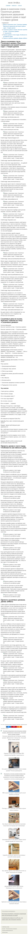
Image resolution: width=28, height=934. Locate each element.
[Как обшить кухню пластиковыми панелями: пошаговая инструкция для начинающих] (14, 822)
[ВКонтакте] (8, 727)
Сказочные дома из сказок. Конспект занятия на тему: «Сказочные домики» (15, 30)
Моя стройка (14, 3)
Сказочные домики (8, 724)
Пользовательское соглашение (11, 928)
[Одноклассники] (19, 727)
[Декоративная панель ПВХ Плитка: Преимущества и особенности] (14, 884)
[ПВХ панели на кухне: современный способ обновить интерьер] (14, 791)
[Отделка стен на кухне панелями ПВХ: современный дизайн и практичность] (14, 751)
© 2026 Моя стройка (5, 926)
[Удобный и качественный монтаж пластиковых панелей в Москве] (14, 900)
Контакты (3, 928)
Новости (14, 5)
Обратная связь (5, 932)
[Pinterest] (14, 727)
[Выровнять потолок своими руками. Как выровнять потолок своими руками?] (14, 775)
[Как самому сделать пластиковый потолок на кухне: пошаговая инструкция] (14, 869)
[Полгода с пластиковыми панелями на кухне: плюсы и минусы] (14, 806)
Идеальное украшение (16, 724)
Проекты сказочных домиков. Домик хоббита (15, 38)
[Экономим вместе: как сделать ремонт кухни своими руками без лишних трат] (14, 838)
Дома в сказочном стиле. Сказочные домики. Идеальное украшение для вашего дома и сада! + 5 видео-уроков (15, 26)
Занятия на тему (24, 724)
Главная (8, 5)
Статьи (20, 5)
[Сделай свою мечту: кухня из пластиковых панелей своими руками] (14, 853)
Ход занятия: (8, 33)
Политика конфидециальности (7, 930)
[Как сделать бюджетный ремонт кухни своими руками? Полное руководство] (14, 767)
